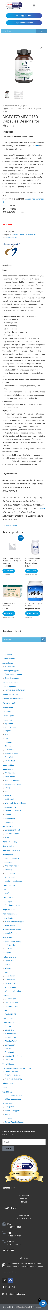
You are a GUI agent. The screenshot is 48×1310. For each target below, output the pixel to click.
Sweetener (9, 822)
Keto (4, 890)
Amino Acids (10, 773)
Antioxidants (10, 777)
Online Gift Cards (11, 1006)
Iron (6, 792)
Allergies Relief (10, 1041)
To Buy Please (32, 613)
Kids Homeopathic (12, 858)
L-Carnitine (9, 750)
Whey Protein (10, 987)
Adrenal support (8, 659)
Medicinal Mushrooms (13, 881)
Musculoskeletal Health (11, 930)
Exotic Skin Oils (11, 1014)
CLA (6, 738)
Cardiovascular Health (11, 694)
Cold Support (10, 1045)
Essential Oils (10, 666)
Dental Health (7, 707)
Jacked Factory (8, 885)
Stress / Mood (8, 1023)
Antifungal (9, 870)
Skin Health (6, 1011)
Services (5, 995)
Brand (5, 270)
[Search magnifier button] (43, 639)
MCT (7, 893)
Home (4, 106)
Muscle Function (11, 933)
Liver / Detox (7, 897)
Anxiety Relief (10, 1033)
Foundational (7, 770)
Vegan (4, 1088)
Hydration (9, 723)
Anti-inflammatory (12, 866)
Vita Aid (8, 964)
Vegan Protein (10, 983)
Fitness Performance (10, 720)
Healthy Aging (8, 846)
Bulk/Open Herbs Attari (14, 1075)
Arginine (8, 731)
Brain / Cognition (9, 687)
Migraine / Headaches (13, 1056)
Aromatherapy (8, 663)
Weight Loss (7, 1092)
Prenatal (8, 1118)
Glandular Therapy (9, 842)
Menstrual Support (12, 1111)
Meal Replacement (9, 914)
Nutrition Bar (10, 818)
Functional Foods (9, 807)
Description (7, 265)
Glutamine (9, 746)
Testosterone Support (13, 925)
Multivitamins (10, 799)
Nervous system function (15, 690)
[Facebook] (10, 1280)
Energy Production (12, 781)
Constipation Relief (12, 830)
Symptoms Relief (9, 1038)
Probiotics (9, 837)
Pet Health (6, 953)
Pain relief (9, 1060)
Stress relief (9, 1030)
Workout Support (11, 754)
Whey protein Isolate (13, 991)
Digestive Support (17, 235)
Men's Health (7, 918)
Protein (5, 972)
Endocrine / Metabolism (14, 1095)
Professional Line (30, 235)
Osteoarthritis (7, 937)
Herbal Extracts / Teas (11, 850)
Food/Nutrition (8, 765)
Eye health (6, 711)
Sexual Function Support (14, 922)
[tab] (24, 265)
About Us (8, 1250)
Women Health (8, 1103)
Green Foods (10, 815)
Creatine (8, 742)
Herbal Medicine (11, 1072)
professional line (11, 237)
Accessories (7, 654)
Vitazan (8, 968)
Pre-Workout (10, 761)
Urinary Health (8, 1083)
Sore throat (9, 1052)
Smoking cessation (12, 905)
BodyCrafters (23, 1307)
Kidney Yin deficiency (13, 1079)
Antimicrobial (10, 874)
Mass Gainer (10, 976)
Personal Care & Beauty (11, 942)
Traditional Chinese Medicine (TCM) (16, 1068)
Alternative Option (9, 526)
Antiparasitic (10, 877)
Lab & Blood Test (11, 1003)
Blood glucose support (14, 674)
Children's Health (9, 703)
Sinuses (8, 1048)
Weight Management (13, 1099)
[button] (34, 5)
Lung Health (7, 902)
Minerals (8, 795)
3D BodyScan (10, 999)
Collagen (8, 948)
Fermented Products (13, 811)
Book (37, 146)
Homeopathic (7, 855)
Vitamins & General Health (15, 803)
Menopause (9, 1107)
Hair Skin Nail (10, 945)
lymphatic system (9, 909)
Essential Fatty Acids (13, 784)
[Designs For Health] (11, 250)
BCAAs (7, 735)
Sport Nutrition (10, 727)
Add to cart (8, 571)
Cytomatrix (9, 960)
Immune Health (8, 862)
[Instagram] (4, 1280)
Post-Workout (10, 757)
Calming (8, 1026)
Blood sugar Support (10, 671)
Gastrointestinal (14, 106)
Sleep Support (8, 1018)
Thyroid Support (8, 1064)
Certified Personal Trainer (12, 699)
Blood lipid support (12, 678)
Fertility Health (8, 716)
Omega (8, 788)
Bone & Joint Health (10, 682)
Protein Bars (10, 980)
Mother (8, 1114)
